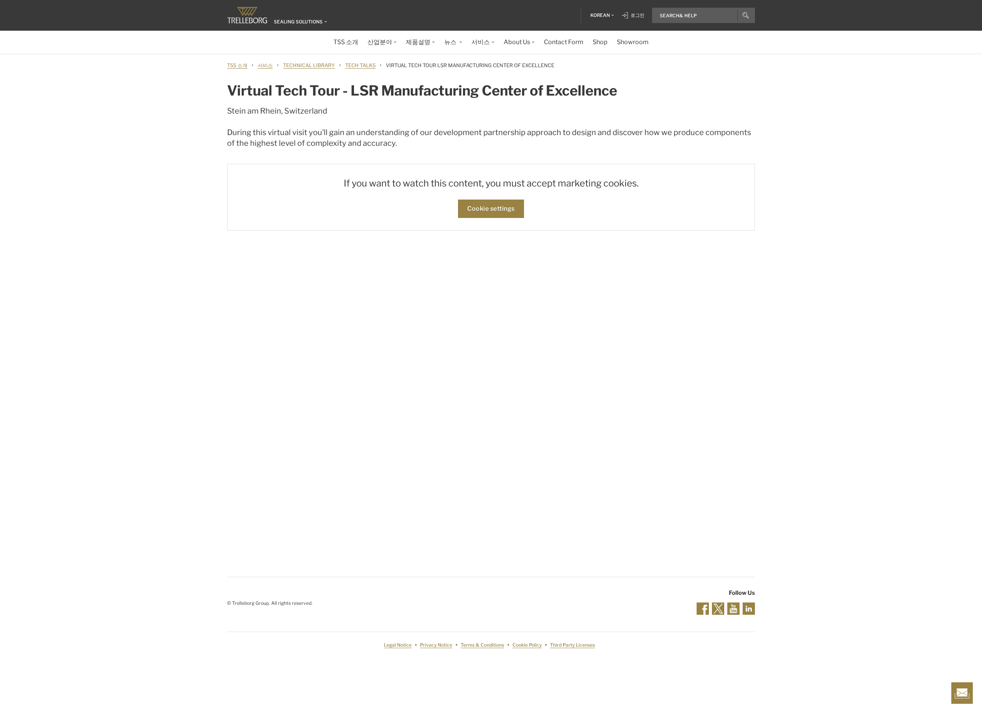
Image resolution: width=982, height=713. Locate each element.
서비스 (265, 65)
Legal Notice (398, 645)
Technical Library (309, 65)
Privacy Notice (436, 645)
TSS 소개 (237, 65)
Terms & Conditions (482, 645)
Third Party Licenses (572, 645)
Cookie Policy (527, 645)
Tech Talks (360, 65)
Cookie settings (491, 208)
